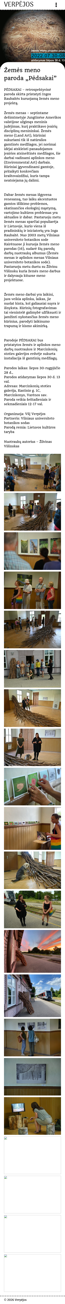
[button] (32, 472)
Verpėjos (21, 1300)
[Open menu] (56, 5)
